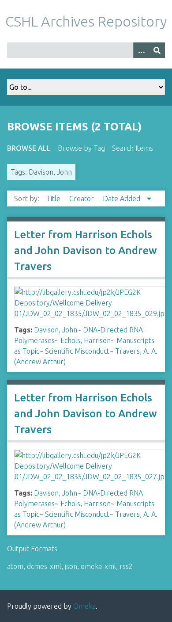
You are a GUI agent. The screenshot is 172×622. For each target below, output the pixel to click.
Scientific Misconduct (77, 351)
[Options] (141, 50)
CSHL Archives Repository (86, 21)
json (71, 566)
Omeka (84, 606)
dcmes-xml (44, 566)
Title (54, 198)
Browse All (29, 148)
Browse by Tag (81, 148)
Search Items (132, 148)
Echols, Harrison (85, 340)
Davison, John (55, 330)
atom (15, 566)
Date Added (122, 198)
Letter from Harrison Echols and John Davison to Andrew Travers (85, 250)
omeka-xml (98, 566)
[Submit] (157, 50)
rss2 (126, 566)
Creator (82, 198)
